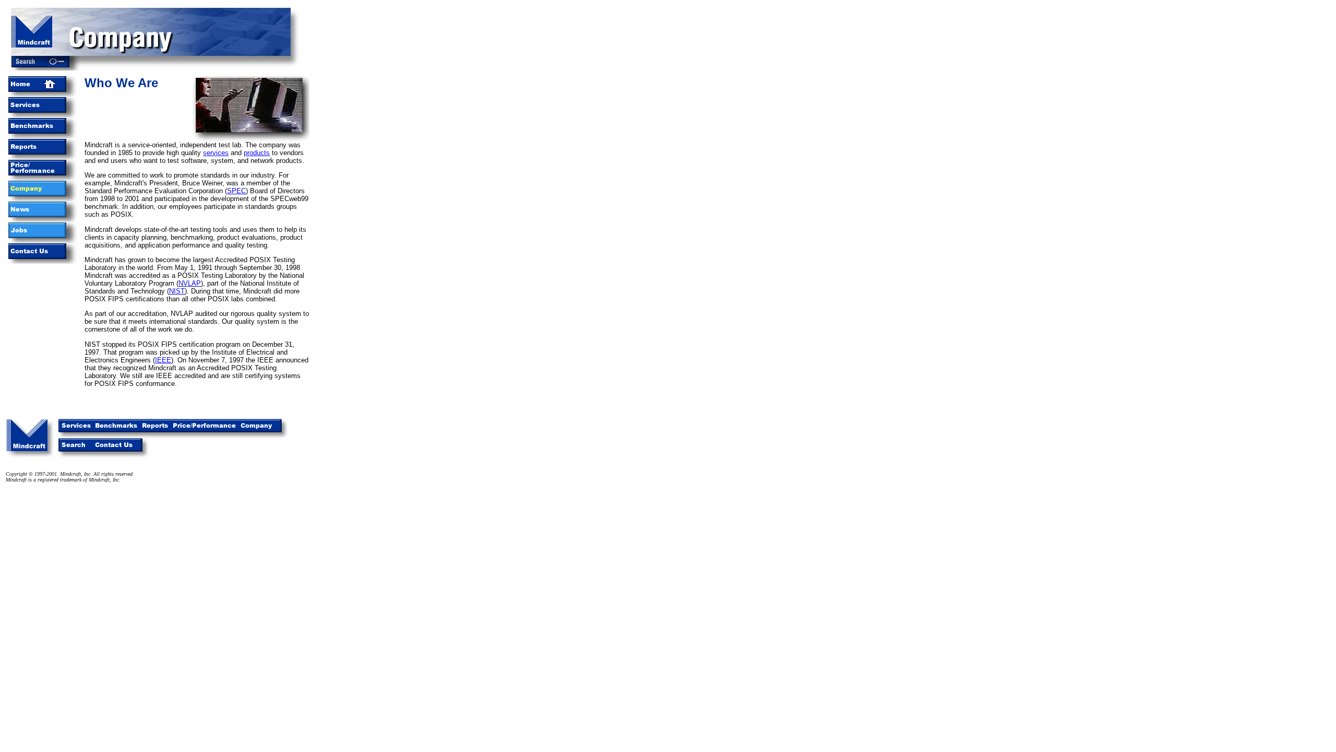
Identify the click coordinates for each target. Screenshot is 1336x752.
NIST (177, 291)
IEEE (163, 360)
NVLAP (189, 283)
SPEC (236, 191)
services (216, 153)
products (257, 153)
